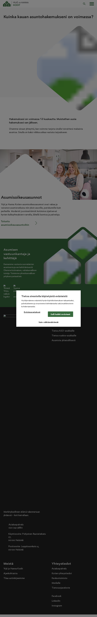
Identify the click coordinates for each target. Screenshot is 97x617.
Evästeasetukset (32, 312)
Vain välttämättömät (49, 322)
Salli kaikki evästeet (60, 314)
